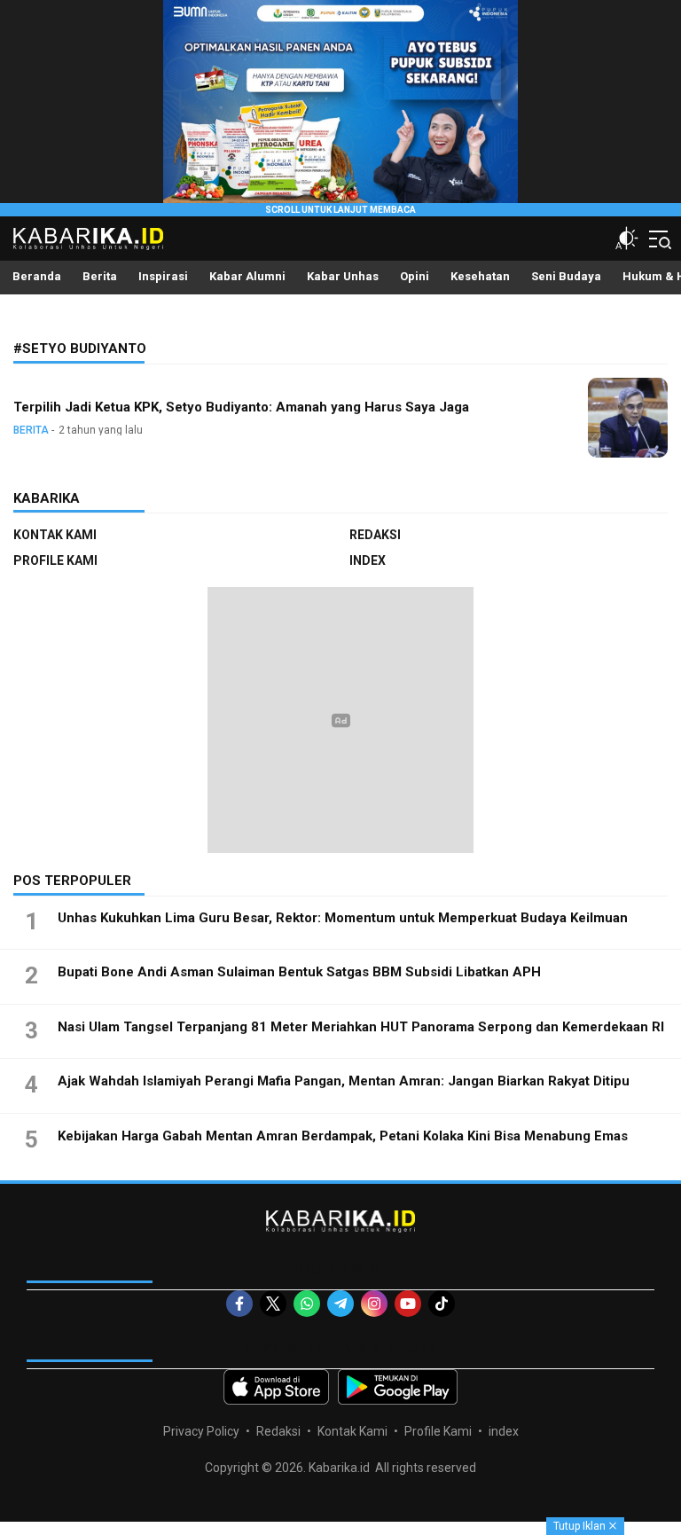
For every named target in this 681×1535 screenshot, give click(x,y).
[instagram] (374, 1303)
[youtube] (408, 1303)
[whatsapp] (307, 1303)
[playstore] (398, 1387)
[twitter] (273, 1303)
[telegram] (340, 1303)
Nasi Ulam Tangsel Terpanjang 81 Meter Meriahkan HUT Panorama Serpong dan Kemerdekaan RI (361, 1027)
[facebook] (239, 1303)
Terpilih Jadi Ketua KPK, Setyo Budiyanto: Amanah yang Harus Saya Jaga (241, 407)
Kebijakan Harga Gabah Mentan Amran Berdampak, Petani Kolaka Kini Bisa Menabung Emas (343, 1136)
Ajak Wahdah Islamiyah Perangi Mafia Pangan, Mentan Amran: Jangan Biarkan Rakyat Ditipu (344, 1081)
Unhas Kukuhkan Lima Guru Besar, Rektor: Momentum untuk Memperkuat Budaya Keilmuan (343, 918)
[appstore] (276, 1387)
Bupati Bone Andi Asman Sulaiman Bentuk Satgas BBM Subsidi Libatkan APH (299, 972)
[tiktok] (441, 1303)
